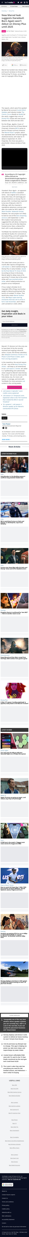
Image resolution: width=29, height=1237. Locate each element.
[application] (14, 157)
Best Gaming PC (14, 1109)
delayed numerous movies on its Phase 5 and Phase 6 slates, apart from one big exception (14, 357)
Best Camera (14, 1154)
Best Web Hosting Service (14, 1092)
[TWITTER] (3, 428)
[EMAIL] (6, 428)
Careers (4, 1223)
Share (5, 65)
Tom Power (11, 31)
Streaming (4, 11)
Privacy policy (5, 1205)
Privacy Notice (22, 331)
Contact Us (5, 1198)
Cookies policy (6, 1209)
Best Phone (15, 1120)
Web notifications (6, 1216)
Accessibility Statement (8, 1219)
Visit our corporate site (14, 1179)
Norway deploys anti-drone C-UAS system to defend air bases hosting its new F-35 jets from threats (15, 1037)
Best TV (15, 1123)
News (3, 31)
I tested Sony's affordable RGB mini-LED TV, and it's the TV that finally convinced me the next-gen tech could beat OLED (15, 1058)
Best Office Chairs (14, 1148)
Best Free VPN (14, 1088)
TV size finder (14, 6)
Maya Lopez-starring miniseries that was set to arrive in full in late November (13, 299)
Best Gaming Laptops (14, 1106)
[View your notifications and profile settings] (18, 2)
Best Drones (14, 1161)
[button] (27, 2)
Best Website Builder (14, 1095)
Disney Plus (11, 11)
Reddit (21, 114)
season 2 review (13, 369)
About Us (4, 1191)
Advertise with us (6, 1212)
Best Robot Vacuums (14, 1165)
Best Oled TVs (14, 1127)
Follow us (16, 65)
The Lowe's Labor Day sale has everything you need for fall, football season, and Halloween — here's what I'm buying (15, 1069)
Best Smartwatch (14, 1130)
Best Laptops (14, 1102)
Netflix (13, 193)
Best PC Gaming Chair (14, 1113)
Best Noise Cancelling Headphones (14, 1141)
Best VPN (14, 1085)
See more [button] (14, 187)
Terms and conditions (8, 1202)
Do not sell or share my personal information (14, 1226)
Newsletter (24, 65)
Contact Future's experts (8, 1194)
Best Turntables (14, 1137)
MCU (17, 128)
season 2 (6, 267)
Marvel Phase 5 (10, 132)
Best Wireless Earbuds (14, 1144)
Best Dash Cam (14, 1158)
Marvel (4, 418)
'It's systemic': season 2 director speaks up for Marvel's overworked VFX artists (13, 406)
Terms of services (21, 329)
